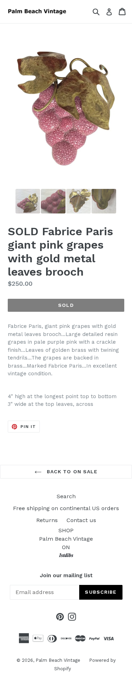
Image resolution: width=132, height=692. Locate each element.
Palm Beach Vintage (58, 660)
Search (66, 496)
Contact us (81, 520)
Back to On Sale (71, 471)
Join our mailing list (66, 575)
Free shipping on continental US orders (66, 508)
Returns (47, 520)
